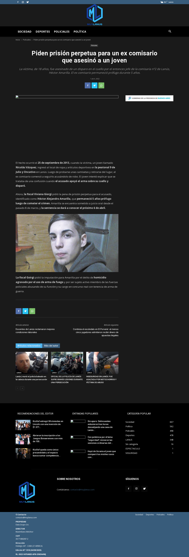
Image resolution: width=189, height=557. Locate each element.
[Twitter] (27, 2)
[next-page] (22, 388)
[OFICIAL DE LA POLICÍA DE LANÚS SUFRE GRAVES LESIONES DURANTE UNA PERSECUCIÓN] (67, 363)
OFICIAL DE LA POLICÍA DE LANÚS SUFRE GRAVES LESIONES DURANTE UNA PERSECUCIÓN (67, 379)
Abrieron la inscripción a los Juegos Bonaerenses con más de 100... (48, 438)
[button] (169, 31)
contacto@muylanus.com (82, 489)
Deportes (43, 31)
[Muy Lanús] (94, 15)
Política (80, 31)
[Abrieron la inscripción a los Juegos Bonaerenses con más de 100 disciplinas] (23, 439)
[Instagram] (23, 2)
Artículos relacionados (28, 345)
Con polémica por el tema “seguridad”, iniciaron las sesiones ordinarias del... (100, 440)
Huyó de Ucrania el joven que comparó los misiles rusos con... (102, 454)
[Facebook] (18, 2)
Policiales (61, 31)
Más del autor (51, 345)
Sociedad (24, 31)
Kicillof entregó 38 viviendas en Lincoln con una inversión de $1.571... (48, 424)
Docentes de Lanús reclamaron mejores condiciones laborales (35, 331)
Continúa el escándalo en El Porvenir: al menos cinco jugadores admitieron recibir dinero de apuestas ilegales (95, 332)
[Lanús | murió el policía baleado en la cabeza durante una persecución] (32, 363)
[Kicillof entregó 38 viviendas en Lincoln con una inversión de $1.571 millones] (23, 425)
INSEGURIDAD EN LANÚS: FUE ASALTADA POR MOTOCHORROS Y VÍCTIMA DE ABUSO (101, 379)
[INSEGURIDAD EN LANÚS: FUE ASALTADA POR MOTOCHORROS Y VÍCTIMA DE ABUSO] (102, 363)
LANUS (19, 373)
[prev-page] (17, 388)
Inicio (18, 39)
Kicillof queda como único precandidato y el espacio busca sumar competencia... (46, 453)
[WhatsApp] (101, 85)
